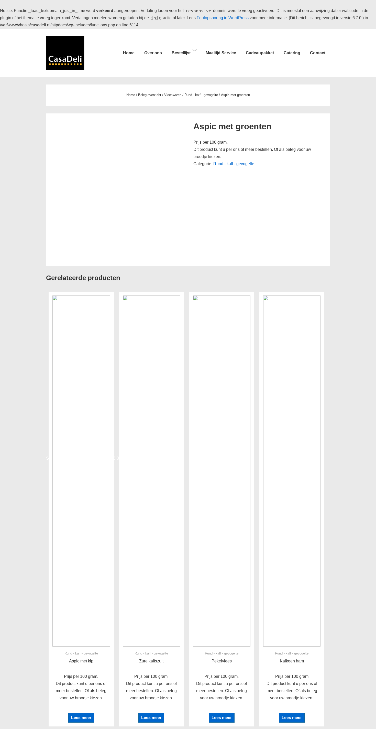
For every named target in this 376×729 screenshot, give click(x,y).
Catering (292, 53)
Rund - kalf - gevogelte (201, 95)
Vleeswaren (172, 95)
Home (129, 53)
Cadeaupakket (260, 53)
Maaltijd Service (221, 53)
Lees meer (81, 717)
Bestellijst (181, 53)
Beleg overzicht (149, 95)
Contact (317, 53)
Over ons (153, 53)
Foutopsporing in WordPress (223, 18)
